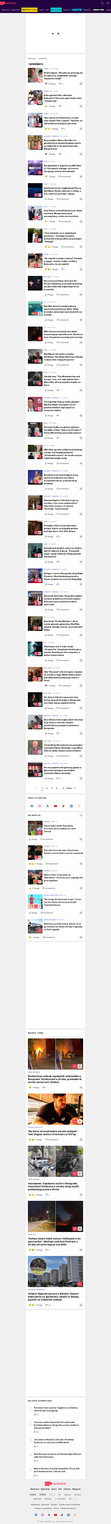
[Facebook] (32, 806)
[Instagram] (40, 806)
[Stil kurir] (59, 1494)
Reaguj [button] (50, 199)
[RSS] (79, 806)
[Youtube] (55, 806)
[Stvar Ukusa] (73, 1499)
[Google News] (71, 806)
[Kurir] (33, 1494)
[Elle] (52, 1494)
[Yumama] (60, 1499)
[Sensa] (48, 1499)
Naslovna (31, 58)
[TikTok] (63, 806)
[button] (61, 84)
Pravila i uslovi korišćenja (69, 1504)
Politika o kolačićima (43, 1508)
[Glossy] (67, 1494)
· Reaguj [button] (52, 84)
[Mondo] (8, 3)
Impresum (45, 1504)
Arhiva (69, 788)
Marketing (35, 1504)
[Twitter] (48, 806)
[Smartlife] (37, 1499)
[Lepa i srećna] (77, 1494)
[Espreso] (42, 1494)
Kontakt (54, 1504)
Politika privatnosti (68, 1508)
